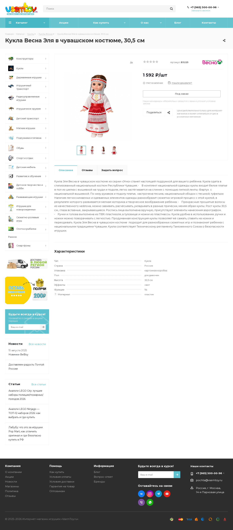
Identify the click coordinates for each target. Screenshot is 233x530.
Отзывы (10, 496)
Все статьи (38, 384)
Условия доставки (61, 481)
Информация (104, 466)
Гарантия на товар (62, 486)
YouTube (167, 493)
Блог (97, 472)
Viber (141, 502)
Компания (13, 466)
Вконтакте (141, 493)
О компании (13, 472)
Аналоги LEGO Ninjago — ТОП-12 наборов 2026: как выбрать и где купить (24, 413)
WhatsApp (150, 502)
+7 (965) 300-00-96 (204, 7)
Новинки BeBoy (18, 354)
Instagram (150, 493)
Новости (11, 481)
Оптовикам (57, 491)
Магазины (12, 486)
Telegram (158, 493)
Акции (9, 476)
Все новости (37, 344)
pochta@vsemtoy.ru (209, 480)
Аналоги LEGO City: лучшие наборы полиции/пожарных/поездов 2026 (26, 394)
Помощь (55, 466)
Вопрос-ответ (103, 476)
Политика (11, 491)
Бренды (99, 481)
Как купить (56, 472)
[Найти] (171, 8)
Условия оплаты (60, 476)
